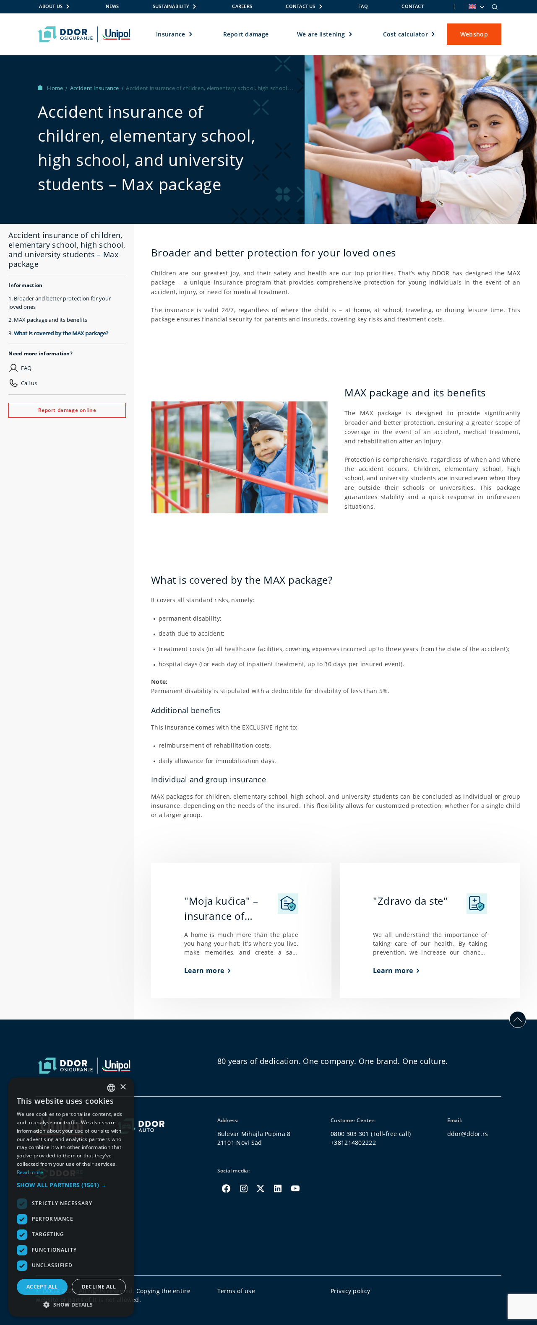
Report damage (245, 34)
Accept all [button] (42, 1286)
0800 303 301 (350, 1134)
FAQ (363, 6)
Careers (242, 6)
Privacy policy (350, 1291)
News (112, 6)
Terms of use (236, 1291)
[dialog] (71, 1197)
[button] (71, 1185)
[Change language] (475, 6)
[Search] (494, 6)
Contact (412, 6)
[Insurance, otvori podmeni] (191, 34)
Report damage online (67, 410)
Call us (29, 383)
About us (51, 6)
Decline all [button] (99, 1286)
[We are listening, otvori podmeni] (351, 34)
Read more (30, 1172)
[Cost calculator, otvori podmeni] (434, 34)
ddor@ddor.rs (467, 1134)
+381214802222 (353, 1142)
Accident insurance (95, 88)
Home (55, 88)
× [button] (123, 1087)
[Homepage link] (84, 34)
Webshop (474, 34)
